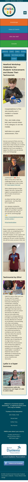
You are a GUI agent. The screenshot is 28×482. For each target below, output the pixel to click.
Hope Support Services (13, 185)
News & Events (14, 29)
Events (12, 51)
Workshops (14, 22)
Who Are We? (14, 36)
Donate (14, 44)
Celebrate (7, 55)
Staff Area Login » (14, 438)
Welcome (5, 51)
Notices (23, 51)
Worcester (13, 1)
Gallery (17, 51)
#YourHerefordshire (10, 222)
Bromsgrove (20, 1)
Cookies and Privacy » (14, 434)
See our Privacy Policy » (14, 436)
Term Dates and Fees (18, 55)
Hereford (7, 1)
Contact (14, 58)
